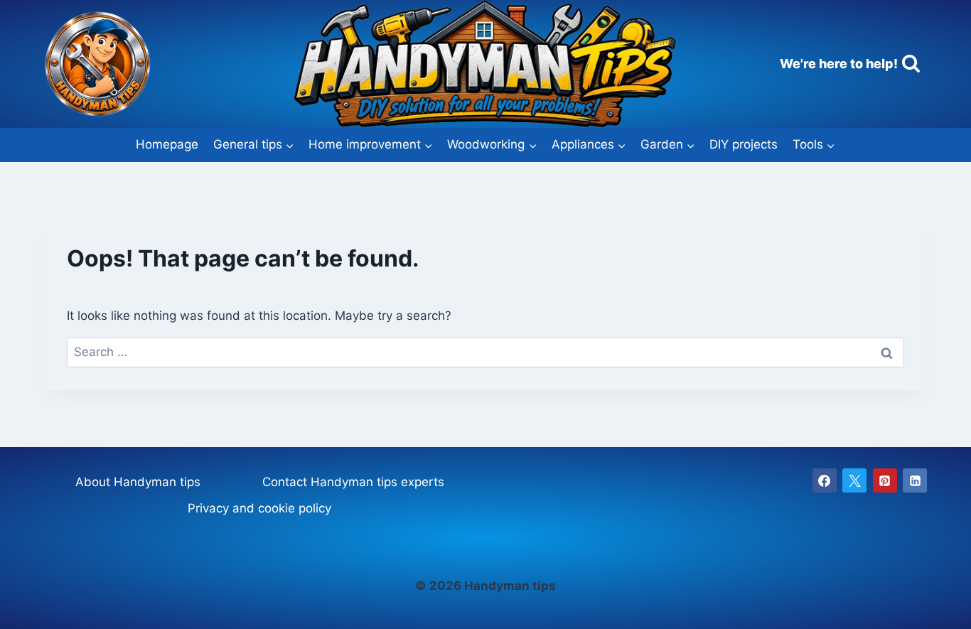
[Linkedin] (915, 480)
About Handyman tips (137, 482)
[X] (854, 480)
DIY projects (743, 144)
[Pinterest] (885, 480)
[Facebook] (824, 480)
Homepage (167, 144)
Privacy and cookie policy (259, 508)
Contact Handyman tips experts (353, 482)
